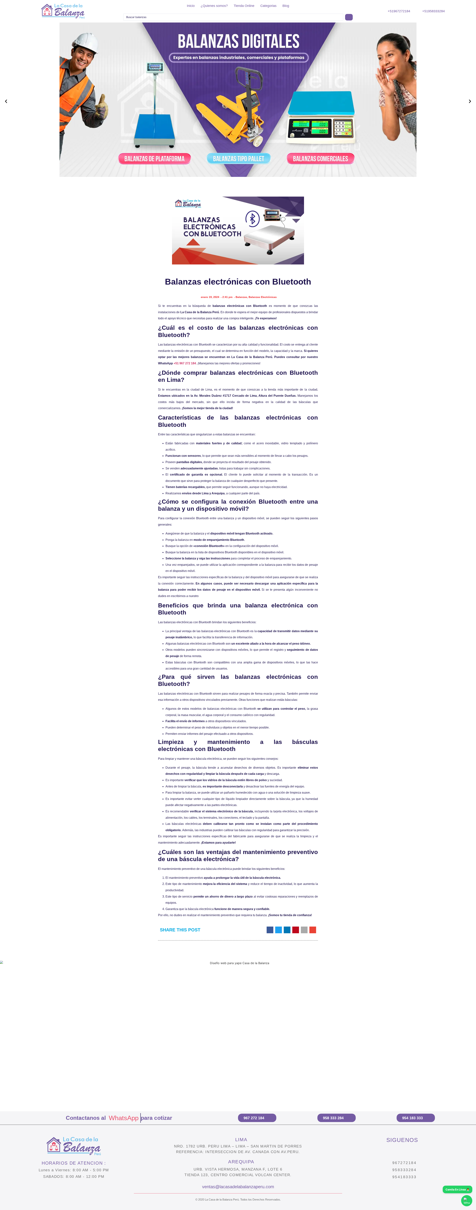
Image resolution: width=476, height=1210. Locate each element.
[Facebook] (402, 1151)
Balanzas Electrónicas (263, 297)
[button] (6, 101)
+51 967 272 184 (185, 363)
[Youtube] (418, 1151)
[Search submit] (349, 17)
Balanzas (241, 297)
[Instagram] (386, 1151)
